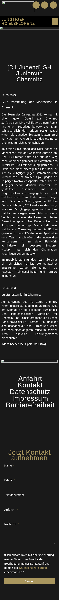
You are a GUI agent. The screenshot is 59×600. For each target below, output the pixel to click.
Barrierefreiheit (30, 405)
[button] (54, 12)
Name (8, 465)
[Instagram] (53, 5)
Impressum (30, 398)
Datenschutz (30, 391)
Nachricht (10, 524)
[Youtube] (44, 5)
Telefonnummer (14, 494)
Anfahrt (30, 378)
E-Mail (8, 480)
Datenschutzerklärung (33, 567)
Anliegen (10, 509)
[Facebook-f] (36, 5)
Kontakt (30, 385)
